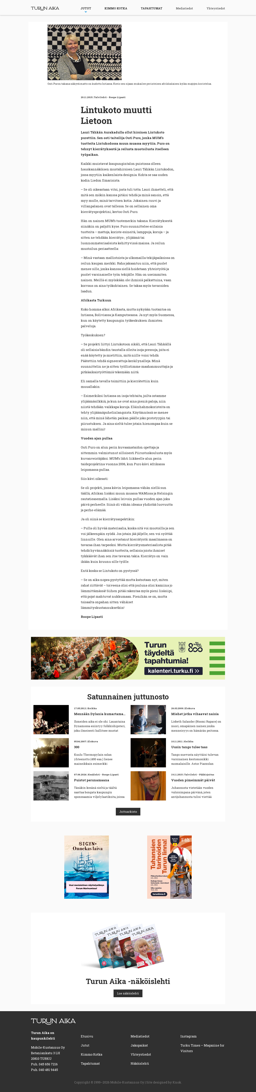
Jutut (85, 8)
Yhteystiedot (216, 8)
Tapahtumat (151, 8)
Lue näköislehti (128, 993)
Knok (177, 1082)
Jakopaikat (139, 1045)
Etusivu (87, 1036)
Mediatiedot (184, 8)
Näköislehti (140, 1063)
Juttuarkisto (128, 811)
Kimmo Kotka (115, 8)
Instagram (188, 1036)
